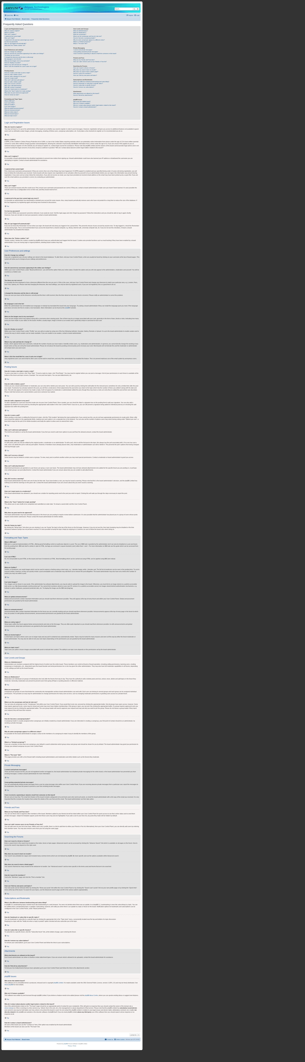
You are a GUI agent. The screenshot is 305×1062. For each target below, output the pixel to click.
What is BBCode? (10, 101)
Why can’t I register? (10, 34)
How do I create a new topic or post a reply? (17, 72)
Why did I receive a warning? (13, 87)
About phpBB (9, 985)
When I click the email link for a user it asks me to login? (21, 66)
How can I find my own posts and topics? (85, 75)
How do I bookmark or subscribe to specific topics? (88, 83)
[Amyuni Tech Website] (14, 8)
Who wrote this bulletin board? (82, 101)
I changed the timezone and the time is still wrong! (19, 57)
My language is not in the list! (13, 59)
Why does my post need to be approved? (16, 93)
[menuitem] (16, 15)
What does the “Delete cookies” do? (15, 45)
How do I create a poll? (11, 78)
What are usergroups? (79, 34)
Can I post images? (10, 106)
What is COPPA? (9, 32)
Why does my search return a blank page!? (85, 71)
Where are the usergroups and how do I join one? (87, 36)
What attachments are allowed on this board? (86, 93)
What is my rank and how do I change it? (16, 64)
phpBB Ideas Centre (91, 995)
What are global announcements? (14, 108)
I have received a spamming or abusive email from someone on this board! (94, 53)
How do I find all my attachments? (83, 95)
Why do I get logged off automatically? (15, 43)
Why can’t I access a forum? (13, 83)
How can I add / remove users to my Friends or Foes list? (90, 61)
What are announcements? (12, 110)
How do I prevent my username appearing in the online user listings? (24, 53)
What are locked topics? (11, 113)
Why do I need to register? (12, 30)
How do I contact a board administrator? (84, 107)
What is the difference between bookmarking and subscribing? (91, 81)
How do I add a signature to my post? (15, 76)
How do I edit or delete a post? (13, 74)
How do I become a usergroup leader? (84, 38)
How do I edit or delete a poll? (13, 82)
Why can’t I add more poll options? (14, 80)
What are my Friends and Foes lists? (84, 60)
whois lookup (9, 1008)
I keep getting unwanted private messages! (85, 51)
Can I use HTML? (10, 103)
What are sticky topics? (11, 112)
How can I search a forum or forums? (84, 68)
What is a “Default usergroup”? (82, 41)
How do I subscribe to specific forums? (84, 85)
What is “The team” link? (80, 43)
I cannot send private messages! (82, 50)
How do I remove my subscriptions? (83, 87)
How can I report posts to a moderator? (16, 89)
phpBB (67, 308)
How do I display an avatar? (13, 62)
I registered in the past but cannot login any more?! (19, 40)
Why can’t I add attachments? (13, 85)
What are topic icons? (11, 115)
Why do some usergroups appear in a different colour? (89, 40)
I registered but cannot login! (13, 36)
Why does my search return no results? (84, 70)
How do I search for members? (82, 73)
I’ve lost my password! (11, 41)
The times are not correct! (12, 55)
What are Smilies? (10, 104)
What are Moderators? (79, 32)
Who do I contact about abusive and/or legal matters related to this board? (94, 105)
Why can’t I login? (10, 38)
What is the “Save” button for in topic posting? (18, 91)
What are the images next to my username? (17, 61)
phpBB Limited (58, 983)
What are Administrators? (80, 30)
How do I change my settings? (13, 51)
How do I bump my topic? (12, 94)
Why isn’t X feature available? (81, 103)
